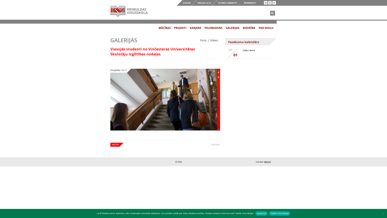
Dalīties (115, 145)
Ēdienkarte (250, 3)
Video (214, 40)
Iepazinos (261, 213)
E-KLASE (187, 3)
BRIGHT (267, 161)
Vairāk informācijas (280, 213)
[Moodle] (265, 3)
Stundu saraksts (227, 3)
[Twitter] (274, 3)
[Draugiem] (270, 3)
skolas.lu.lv (204, 3)
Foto (203, 40)
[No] (383, 213)
